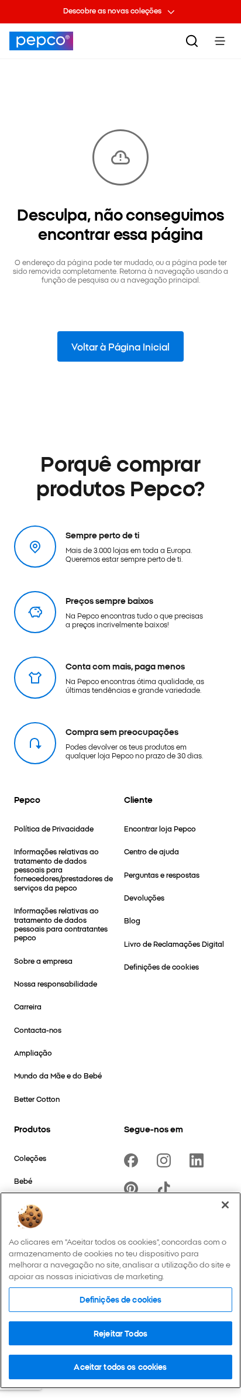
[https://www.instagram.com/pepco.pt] (166, 1160)
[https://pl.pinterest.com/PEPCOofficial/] (133, 1188)
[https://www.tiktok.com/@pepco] (166, 1188)
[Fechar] (225, 1205)
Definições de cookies (121, 1299)
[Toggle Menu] (220, 41)
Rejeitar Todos (120, 1333)
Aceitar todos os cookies (120, 1366)
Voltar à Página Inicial (120, 346)
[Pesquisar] (192, 41)
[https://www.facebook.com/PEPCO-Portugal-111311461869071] (133, 1160)
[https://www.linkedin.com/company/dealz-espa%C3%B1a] (199, 1160)
